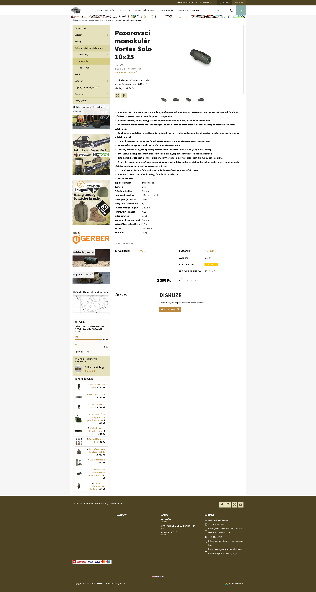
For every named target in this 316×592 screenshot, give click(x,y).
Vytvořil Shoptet (236, 583)
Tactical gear (81, 28)
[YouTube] (240, 504)
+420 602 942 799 (216, 524)
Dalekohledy (82, 54)
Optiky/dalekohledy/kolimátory (89, 48)
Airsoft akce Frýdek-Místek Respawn (89, 503)
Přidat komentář (170, 309)
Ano (76, 336)
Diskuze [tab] (121, 294)
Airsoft (78, 74)
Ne (76, 344)
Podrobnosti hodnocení (126, 72)
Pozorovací (84, 67)
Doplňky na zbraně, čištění (86, 87)
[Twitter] (117, 95)
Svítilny (78, 41)
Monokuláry (84, 61)
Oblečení (79, 34)
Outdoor (79, 81)
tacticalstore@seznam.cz (220, 520)
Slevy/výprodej (81, 100)
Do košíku (192, 280)
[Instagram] (228, 504)
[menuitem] (106, 10)
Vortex (143, 251)
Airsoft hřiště (169, 532)
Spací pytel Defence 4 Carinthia (178, 526)
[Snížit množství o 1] (182, 282)
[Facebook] (124, 95)
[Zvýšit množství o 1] (182, 278)
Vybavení (79, 94)
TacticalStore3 (215, 536)
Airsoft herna (116, 503)
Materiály (166, 519)
